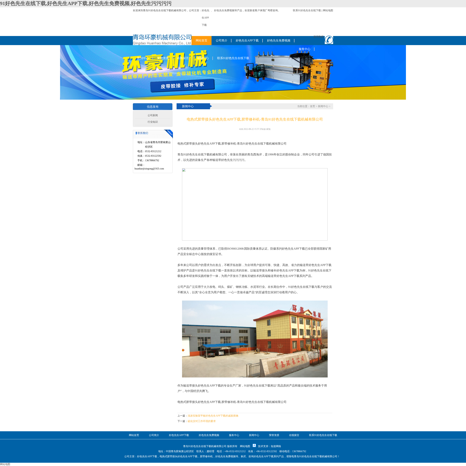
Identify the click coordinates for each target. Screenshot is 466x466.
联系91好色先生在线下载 (307, 10)
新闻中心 (143, 58)
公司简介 (221, 40)
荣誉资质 (163, 58)
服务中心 (304, 49)
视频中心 (203, 58)
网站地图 (328, 10)
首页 (312, 106)
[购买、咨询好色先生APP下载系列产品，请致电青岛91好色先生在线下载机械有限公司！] (162, 44)
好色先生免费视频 (224, 10)
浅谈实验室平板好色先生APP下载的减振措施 (213, 415)
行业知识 (153, 122)
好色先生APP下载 (247, 40)
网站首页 (201, 40)
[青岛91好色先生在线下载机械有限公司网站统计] (254, 446)
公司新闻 (153, 115)
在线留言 (183, 58)
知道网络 (276, 446)
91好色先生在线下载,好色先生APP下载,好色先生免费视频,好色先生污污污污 (86, 3)
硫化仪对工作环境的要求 (202, 421)
